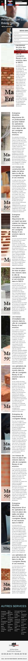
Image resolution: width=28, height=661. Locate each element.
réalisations (7, 26)
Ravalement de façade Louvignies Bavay (11, 620)
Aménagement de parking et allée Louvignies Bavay (17, 614)
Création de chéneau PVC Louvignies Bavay (24, 630)
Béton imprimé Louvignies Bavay (3, 629)
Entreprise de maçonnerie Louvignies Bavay (24, 614)
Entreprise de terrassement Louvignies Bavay (4, 621)
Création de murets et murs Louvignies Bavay (24, 622)
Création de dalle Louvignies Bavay (17, 628)
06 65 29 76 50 (21, 654)
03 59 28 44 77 (7, 654)
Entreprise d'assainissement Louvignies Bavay (4, 614)
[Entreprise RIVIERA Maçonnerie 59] (14, 644)
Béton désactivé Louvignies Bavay (10, 613)
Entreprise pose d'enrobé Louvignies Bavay (10, 627)
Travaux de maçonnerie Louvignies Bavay (17, 622)
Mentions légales (22, 658)
